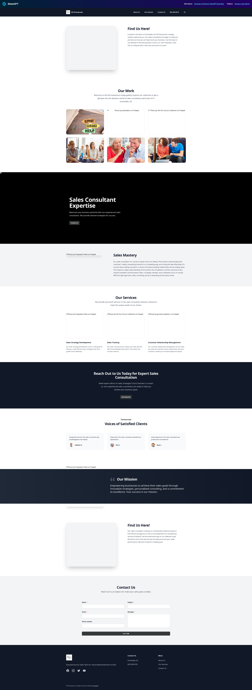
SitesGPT (96, 686)
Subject (131, 602)
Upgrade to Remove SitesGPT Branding (209, 4)
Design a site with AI (242, 4)
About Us (136, 12)
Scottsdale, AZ (133, 660)
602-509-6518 (174, 12)
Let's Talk (126, 633)
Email (84, 612)
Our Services (149, 12)
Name (84, 602)
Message (131, 612)
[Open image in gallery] (85, 121)
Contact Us (161, 12)
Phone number (87, 621)
